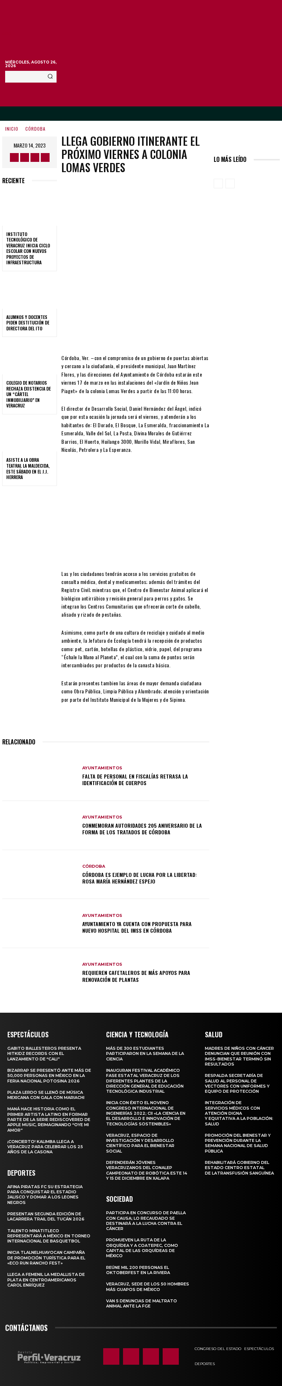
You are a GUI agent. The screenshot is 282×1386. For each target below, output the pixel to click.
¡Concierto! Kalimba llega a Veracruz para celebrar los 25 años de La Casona (45, 1147)
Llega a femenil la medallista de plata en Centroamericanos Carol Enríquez (46, 1280)
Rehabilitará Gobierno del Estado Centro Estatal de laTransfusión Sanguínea (239, 1168)
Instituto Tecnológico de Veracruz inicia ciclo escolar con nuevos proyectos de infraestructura (28, 248)
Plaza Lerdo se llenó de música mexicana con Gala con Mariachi (45, 1095)
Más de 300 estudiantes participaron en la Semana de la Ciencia (145, 1054)
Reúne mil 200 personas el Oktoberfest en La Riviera (138, 1270)
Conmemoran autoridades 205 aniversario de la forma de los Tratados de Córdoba (142, 828)
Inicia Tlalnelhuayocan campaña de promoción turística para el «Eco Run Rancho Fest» (46, 1258)
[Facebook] (14, 157)
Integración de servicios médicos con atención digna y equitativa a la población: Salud (239, 1113)
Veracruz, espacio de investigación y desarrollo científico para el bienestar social (140, 1143)
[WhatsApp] (174, 332)
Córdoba (35, 129)
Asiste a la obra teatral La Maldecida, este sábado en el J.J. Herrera (28, 468)
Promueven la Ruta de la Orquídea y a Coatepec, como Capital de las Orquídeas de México (142, 1247)
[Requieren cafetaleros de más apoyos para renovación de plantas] (39, 972)
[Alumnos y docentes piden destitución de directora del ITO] (29, 292)
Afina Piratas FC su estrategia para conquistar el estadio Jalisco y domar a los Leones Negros (45, 1194)
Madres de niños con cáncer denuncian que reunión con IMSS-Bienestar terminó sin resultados (239, 1056)
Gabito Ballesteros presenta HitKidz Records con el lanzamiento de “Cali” (44, 1054)
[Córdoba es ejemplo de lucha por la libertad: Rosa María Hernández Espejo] (39, 874)
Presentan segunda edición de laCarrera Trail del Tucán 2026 (45, 1216)
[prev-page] (218, 183)
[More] (196, 332)
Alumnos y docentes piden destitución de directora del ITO (27, 322)
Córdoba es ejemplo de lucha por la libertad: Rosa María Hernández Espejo (139, 878)
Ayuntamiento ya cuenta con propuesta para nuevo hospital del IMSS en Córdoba (137, 927)
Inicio (11, 129)
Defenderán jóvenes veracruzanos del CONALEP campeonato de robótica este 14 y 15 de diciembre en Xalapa (146, 1170)
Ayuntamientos (102, 768)
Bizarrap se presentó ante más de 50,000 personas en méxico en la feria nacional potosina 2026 (49, 1076)
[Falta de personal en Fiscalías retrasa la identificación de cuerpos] (39, 776)
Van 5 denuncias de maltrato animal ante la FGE (141, 1303)
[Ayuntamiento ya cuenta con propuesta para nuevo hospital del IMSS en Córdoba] (39, 923)
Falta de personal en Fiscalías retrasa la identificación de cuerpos (135, 779)
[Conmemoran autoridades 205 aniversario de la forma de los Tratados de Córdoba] (39, 825)
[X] (34, 157)
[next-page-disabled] (230, 183)
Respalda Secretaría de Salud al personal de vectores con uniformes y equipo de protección (237, 1083)
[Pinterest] (152, 332)
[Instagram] (24, 157)
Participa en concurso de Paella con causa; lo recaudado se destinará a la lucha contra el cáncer (146, 1220)
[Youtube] (45, 157)
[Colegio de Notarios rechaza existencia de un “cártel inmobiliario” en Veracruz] (29, 357)
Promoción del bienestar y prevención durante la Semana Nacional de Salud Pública (238, 1143)
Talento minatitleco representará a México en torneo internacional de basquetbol (48, 1236)
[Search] (50, 77)
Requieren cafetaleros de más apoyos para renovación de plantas (136, 976)
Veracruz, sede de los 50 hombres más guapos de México (147, 1286)
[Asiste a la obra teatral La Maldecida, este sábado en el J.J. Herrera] (29, 435)
